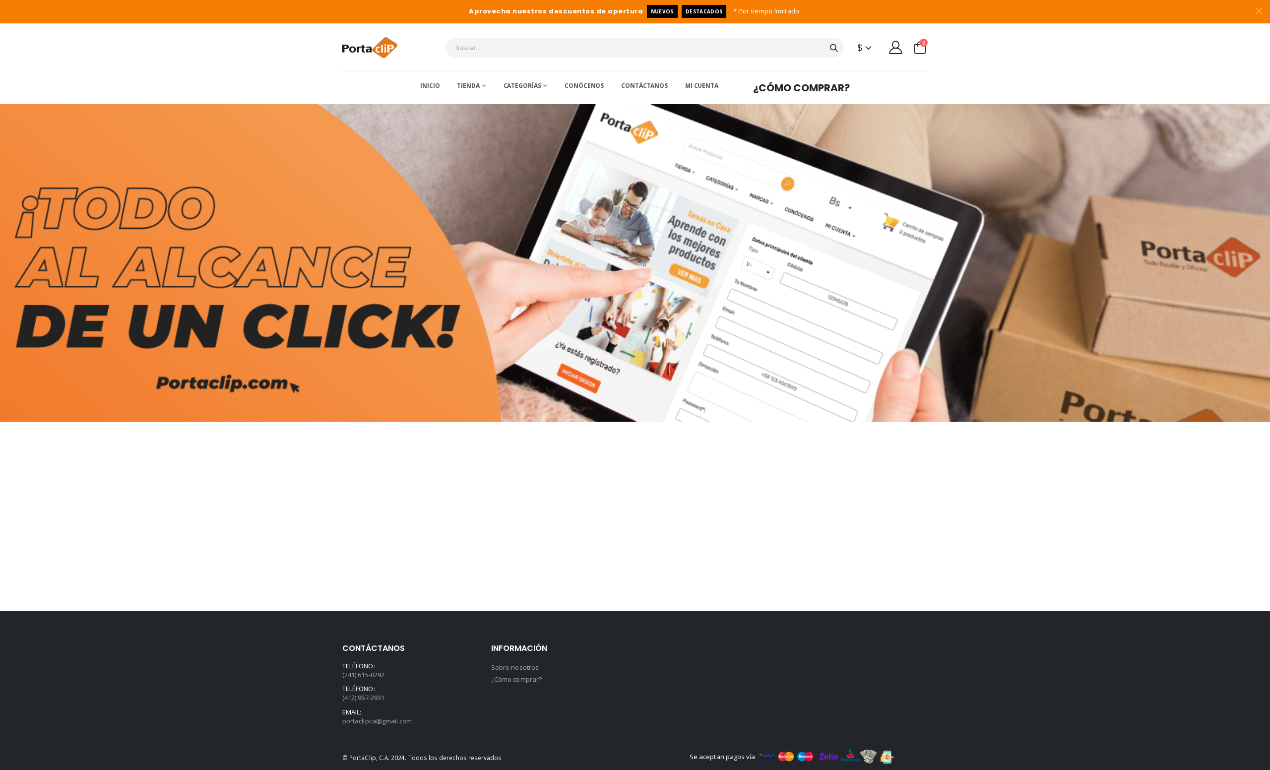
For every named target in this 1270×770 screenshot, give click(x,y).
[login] (895, 47)
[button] (920, 47)
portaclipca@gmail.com (377, 720)
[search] (834, 48)
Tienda (468, 85)
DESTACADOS (704, 11)
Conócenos (584, 85)
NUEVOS (662, 11)
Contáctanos (644, 85)
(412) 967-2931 (363, 697)
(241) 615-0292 (363, 674)
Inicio (430, 85)
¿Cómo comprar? (801, 88)
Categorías (522, 85)
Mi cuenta (701, 85)
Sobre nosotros (515, 667)
